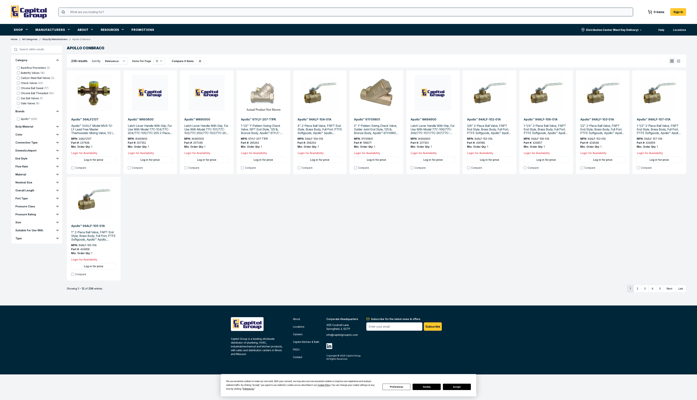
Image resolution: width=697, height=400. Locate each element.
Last (680, 288)
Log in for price (93, 159)
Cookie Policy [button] (323, 385)
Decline (427, 387)
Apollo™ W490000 (197, 119)
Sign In (678, 12)
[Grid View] (672, 61)
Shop (18, 30)
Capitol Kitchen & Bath (306, 341)
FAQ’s (296, 349)
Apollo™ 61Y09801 (367, 119)
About (83, 30)
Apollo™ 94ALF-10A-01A (314, 119)
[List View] (678, 61)
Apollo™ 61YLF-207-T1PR (258, 119)
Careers (298, 334)
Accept (457, 387)
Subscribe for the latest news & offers (395, 319)
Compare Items (183, 61)
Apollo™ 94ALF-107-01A (653, 119)
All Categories (30, 39)
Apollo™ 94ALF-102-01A (484, 119)
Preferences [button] (248, 389)
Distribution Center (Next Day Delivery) (612, 29)
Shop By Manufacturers (55, 39)
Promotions (142, 30)
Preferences (396, 387)
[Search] (63, 12)
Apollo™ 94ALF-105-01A (88, 226)
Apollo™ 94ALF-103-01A (597, 119)
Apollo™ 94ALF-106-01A (541, 119)
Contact (297, 357)
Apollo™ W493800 (141, 119)
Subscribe (432, 326)
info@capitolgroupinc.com (342, 334)
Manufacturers (50, 30)
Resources (110, 30)
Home (14, 39)
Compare (80, 167)
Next (669, 288)
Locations (679, 29)
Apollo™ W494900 (423, 119)
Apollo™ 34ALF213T (85, 119)
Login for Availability (84, 153)
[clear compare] (200, 61)
